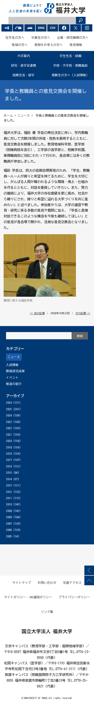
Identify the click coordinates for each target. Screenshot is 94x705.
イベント (12, 377)
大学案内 (23, 55)
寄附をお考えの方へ (48, 44)
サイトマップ (21, 582)
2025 (9, 409)
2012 (9, 491)
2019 (9, 447)
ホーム (8, 115)
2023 (9, 421)
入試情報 (12, 364)
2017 (9, 459)
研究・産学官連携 (23, 65)
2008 (9, 517)
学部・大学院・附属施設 (70, 65)
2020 (9, 440)
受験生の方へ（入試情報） (70, 75)
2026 (9, 402)
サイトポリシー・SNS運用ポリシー (28, 597)
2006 (9, 529)
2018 (9, 453)
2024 (9, 415)
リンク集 (47, 611)
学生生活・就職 (70, 55)
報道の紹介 (14, 383)
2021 (9, 434)
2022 (9, 428)
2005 (9, 536)
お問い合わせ (47, 582)
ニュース (23, 115)
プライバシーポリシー (74, 597)
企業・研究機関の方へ (72, 37)
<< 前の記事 (37, 313)
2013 (9, 485)
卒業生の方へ (40, 37)
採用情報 (76, 44)
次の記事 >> (82, 313)
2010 (9, 504)
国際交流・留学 (23, 75)
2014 (9, 479)
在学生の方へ (15, 37)
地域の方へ (19, 44)
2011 (9, 498)
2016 (9, 466)
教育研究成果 (15, 371)
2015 (9, 472)
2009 (9, 510)
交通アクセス (72, 582)
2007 (9, 523)
